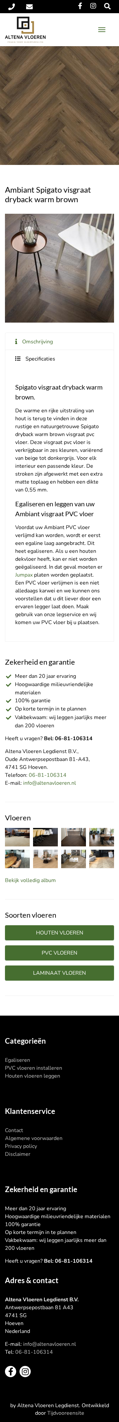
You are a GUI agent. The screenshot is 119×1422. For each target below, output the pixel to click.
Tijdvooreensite (65, 1413)
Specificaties (40, 359)
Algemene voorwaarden (33, 1138)
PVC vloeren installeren (33, 1068)
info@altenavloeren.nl (49, 783)
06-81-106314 (47, 775)
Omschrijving (37, 341)
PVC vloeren (59, 953)
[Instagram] (93, 6)
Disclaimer (17, 1154)
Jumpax (24, 575)
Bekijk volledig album (30, 880)
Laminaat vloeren (59, 973)
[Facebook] (80, 6)
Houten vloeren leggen (32, 1076)
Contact (14, 1130)
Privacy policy (21, 1146)
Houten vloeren (59, 932)
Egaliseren (17, 1060)
